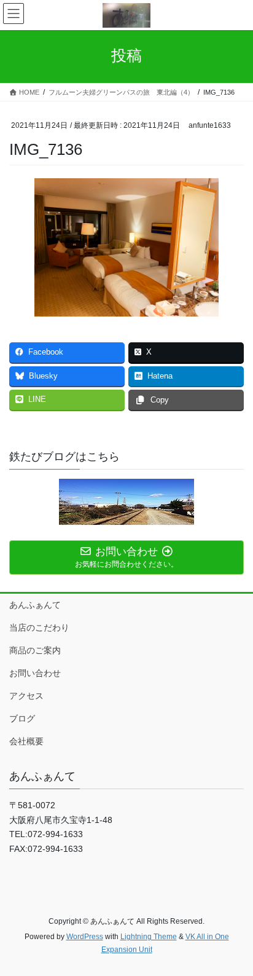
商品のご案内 (35, 650)
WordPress (84, 936)
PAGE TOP (235, 935)
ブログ (22, 718)
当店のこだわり (39, 627)
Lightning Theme (148, 936)
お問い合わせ (35, 673)
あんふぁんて (35, 605)
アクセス (26, 696)
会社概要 (26, 741)
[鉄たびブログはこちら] (126, 502)
